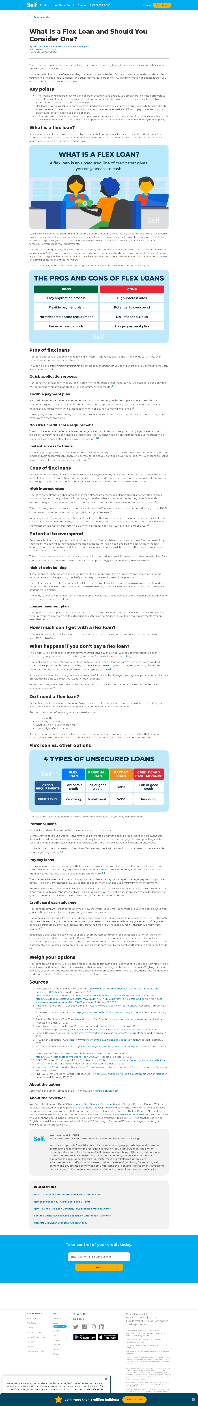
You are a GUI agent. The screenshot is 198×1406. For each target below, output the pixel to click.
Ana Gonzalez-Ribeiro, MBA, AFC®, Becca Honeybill (61, 46)
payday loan (110, 879)
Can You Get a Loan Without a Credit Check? (60, 1222)
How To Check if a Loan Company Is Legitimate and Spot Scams (72, 1208)
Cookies (141, 1317)
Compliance (161, 1321)
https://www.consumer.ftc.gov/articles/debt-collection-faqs (103, 1039)
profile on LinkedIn (107, 1090)
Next (99, 1267)
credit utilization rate (122, 941)
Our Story (31, 1323)
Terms (152, 1317)
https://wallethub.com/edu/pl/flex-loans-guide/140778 (107, 1012)
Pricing (30, 1327)
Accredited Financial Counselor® (95, 1104)
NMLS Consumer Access (135, 1342)
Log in (77, 1319)
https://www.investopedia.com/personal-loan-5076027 (67, 1056)
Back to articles (42, 17)
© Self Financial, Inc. (138, 1314)
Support (83, 5)
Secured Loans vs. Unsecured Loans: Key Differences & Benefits (72, 1215)
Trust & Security (34, 1332)
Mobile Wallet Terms (139, 1321)
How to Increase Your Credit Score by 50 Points (62, 1201)
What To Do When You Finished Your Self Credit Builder (67, 1194)
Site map (57, 1349)
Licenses (157, 1339)
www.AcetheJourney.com (135, 1114)
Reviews (30, 1346)
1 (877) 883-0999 (100, 5)
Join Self (79, 1314)
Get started (162, 5)
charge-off (131, 656)
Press (55, 1335)
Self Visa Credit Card (36, 1337)
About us (57, 1318)
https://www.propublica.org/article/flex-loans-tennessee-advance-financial (79, 1029)
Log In (147, 5)
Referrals (56, 1345)
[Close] (105, 1379)
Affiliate (56, 1354)
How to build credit (35, 1351)
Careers (56, 1323)
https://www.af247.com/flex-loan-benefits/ (113, 1005)
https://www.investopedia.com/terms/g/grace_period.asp (122, 1067)
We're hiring (60, 1326)
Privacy (130, 1317)
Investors (57, 1331)
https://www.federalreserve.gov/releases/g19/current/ (109, 1032)
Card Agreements (137, 1324)
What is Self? (33, 1318)
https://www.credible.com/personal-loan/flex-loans (134, 1019)
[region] (56, 1390)
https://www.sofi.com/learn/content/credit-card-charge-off (105, 1046)
